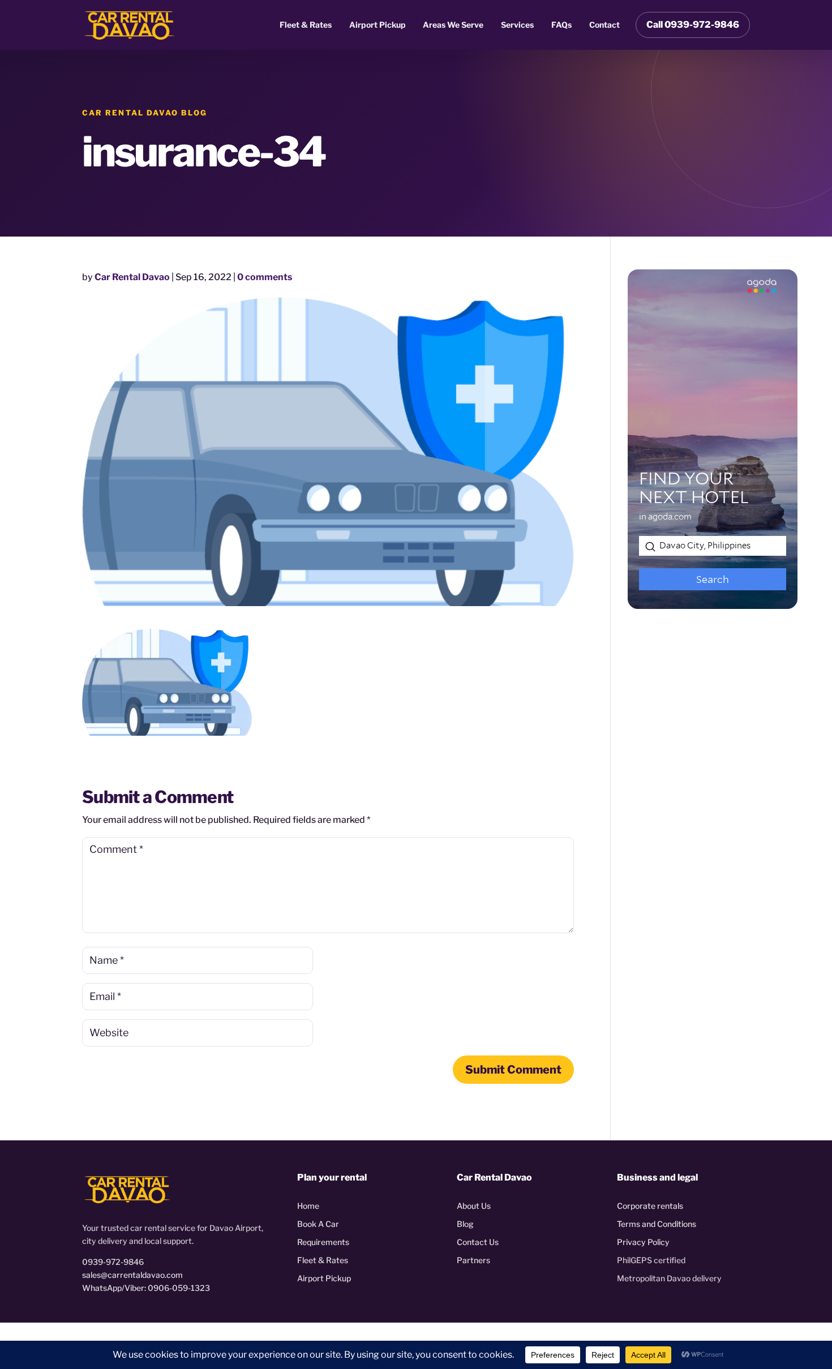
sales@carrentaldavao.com (132, 1275)
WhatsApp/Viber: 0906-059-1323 (146, 1288)
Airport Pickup (377, 24)
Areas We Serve (453, 24)
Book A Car (318, 1224)
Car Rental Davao (132, 277)
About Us (474, 1206)
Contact (604, 24)
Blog (465, 1224)
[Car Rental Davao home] (129, 25)
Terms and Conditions (656, 1224)
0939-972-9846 (113, 1262)
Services (517, 24)
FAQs (561, 24)
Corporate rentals (650, 1206)
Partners (473, 1260)
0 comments (264, 277)
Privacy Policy (643, 1242)
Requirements (323, 1242)
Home (308, 1206)
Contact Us (478, 1242)
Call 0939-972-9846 (692, 24)
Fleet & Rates (306, 24)
